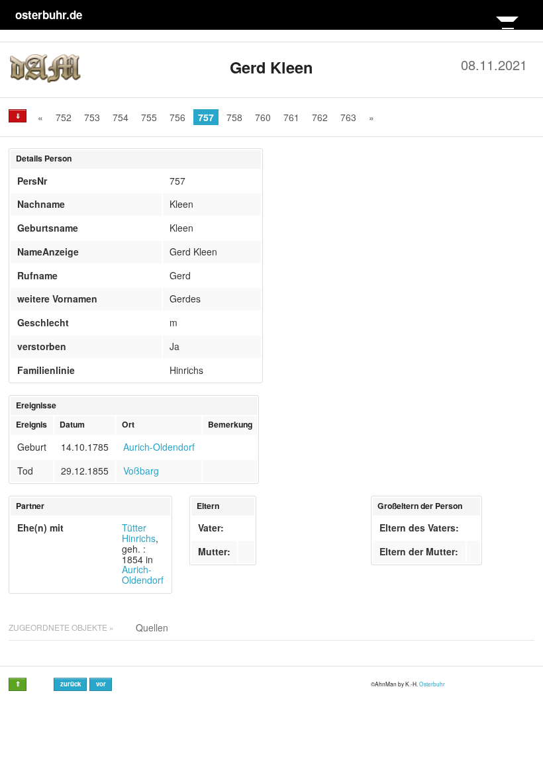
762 (320, 117)
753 (92, 117)
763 (348, 117)
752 (64, 117)
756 (177, 117)
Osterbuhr (432, 684)
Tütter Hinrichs (139, 533)
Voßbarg (141, 470)
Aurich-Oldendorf (159, 446)
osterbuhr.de (48, 15)
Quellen (152, 627)
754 (120, 117)
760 (263, 117)
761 (291, 117)
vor (101, 683)
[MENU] (507, 28)
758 (234, 117)
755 (149, 117)
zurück (70, 683)
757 (206, 117)
